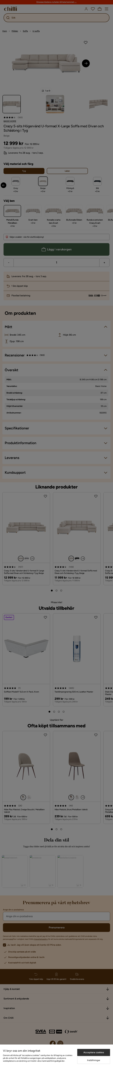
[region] (56, 1056)
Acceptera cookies (93, 1052)
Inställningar (93, 1060)
